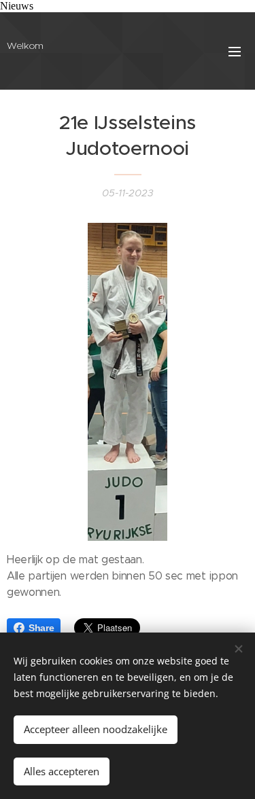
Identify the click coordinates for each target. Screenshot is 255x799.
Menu (234, 51)
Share (41, 627)
